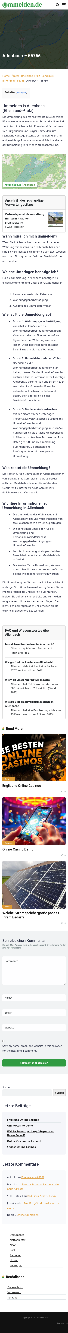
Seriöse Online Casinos (21, 1147)
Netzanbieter (17, 1240)
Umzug (14, 1260)
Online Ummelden (28, 1215)
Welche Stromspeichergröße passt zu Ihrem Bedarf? (30, 1133)
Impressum (14, 1292)
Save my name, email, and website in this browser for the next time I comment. (32, 1048)
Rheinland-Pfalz (30, 76)
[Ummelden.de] (22, 4)
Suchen (6, 1087)
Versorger (16, 1265)
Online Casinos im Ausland (24, 1141)
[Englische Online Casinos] (34, 757)
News (7, 906)
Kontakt (12, 1297)
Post (12, 1250)
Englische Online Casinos (21, 786)
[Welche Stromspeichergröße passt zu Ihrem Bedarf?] (34, 885)
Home (6, 76)
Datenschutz (15, 1287)
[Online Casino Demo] (34, 821)
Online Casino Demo (18, 849)
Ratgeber (9, 779)
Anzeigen (21, 92)
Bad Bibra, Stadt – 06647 (41, 1196)
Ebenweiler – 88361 (32, 1177)
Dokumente (17, 1235)
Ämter (15, 76)
